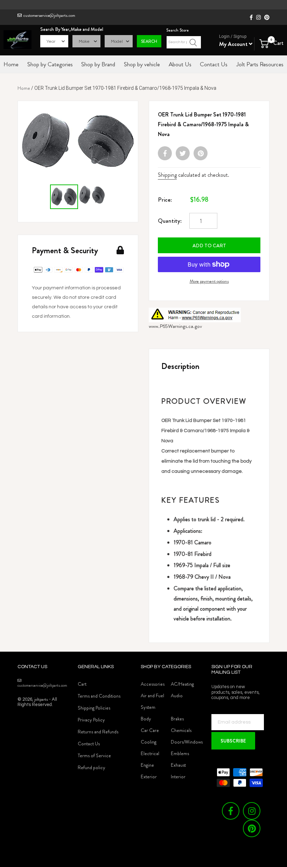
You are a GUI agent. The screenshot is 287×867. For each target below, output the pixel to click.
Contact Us (89, 743)
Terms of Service (94, 755)
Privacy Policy (91, 719)
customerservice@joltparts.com (49, 15)
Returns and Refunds (98, 731)
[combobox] (184, 42)
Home (24, 88)
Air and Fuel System (152, 701)
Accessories (152, 683)
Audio (177, 695)
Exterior (149, 776)
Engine (147, 764)
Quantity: (170, 220)
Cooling (148, 741)
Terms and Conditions (99, 695)
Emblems (180, 753)
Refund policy (91, 767)
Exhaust (178, 764)
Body (146, 718)
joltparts (41, 699)
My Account (234, 44)
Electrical (150, 753)
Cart (82, 683)
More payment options (209, 281)
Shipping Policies (94, 707)
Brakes (177, 718)
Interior (178, 776)
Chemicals (181, 730)
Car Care (150, 730)
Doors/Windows (187, 741)
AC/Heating (182, 683)
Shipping (167, 175)
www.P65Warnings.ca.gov (175, 326)
